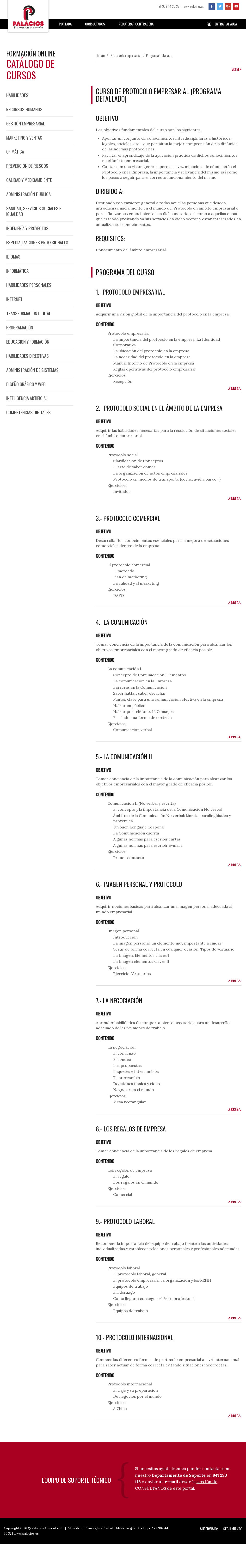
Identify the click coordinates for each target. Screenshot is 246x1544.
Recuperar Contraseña (136, 23)
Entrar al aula (226, 23)
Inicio (101, 55)
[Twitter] (220, 6)
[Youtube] (236, 6)
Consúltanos (95, 23)
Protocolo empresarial (126, 55)
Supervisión (209, 1528)
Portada (65, 23)
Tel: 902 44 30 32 (168, 6)
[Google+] (228, 6)
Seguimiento (232, 1528)
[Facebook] (212, 6)
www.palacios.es (193, 6)
